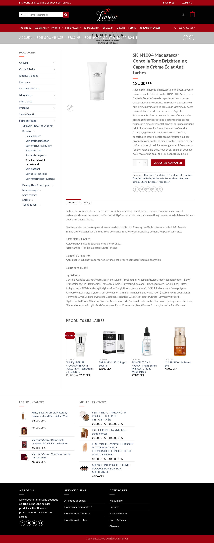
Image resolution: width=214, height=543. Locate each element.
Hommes (24, 82)
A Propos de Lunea (75, 500)
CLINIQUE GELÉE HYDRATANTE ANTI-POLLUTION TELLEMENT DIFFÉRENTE (79, 367)
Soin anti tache (33, 150)
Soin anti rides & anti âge (39, 145)
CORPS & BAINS (90, 28)
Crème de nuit (173, 175)
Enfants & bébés (28, 75)
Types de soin (29, 204)
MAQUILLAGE (40, 28)
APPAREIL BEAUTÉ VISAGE (37, 126)
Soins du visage (50, 37)
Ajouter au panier (168, 162)
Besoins (73, 37)
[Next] (194, 354)
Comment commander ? (78, 506)
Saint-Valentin (27, 114)
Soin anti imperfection (37, 140)
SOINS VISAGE (71, 28)
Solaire (26, 199)
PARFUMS (55, 28)
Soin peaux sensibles (36, 173)
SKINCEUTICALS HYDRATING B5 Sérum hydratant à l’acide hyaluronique (144, 367)
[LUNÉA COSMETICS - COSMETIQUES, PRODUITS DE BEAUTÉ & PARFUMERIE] (107, 14)
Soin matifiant (33, 168)
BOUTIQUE (26, 28)
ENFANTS (121, 28)
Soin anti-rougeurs (36, 155)
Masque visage (30, 190)
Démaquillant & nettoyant (36, 185)
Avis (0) (87, 202)
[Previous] (66, 354)
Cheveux (24, 62)
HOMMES (132, 28)
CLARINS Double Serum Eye (178, 364)
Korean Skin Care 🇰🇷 (150, 28)
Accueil (25, 37)
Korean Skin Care (29, 88)
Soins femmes (29, 195)
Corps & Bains (118, 519)
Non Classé (25, 101)
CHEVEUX (107, 28)
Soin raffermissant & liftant (40, 178)
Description (73, 202)
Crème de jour (159, 175)
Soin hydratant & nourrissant (111, 37)
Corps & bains (27, 69)
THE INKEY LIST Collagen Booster (112, 364)
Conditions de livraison (77, 513)
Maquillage (25, 94)
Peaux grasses (33, 136)
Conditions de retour (76, 519)
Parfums (24, 107)
